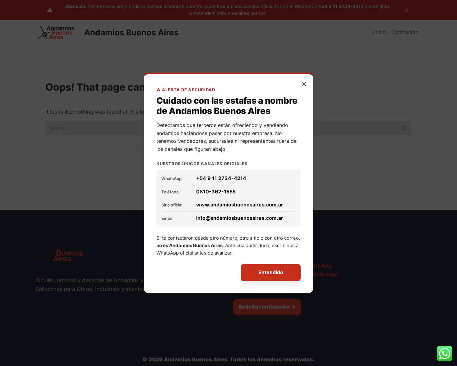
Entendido (270, 272)
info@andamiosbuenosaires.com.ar (239, 218)
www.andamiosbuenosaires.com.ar (239, 204)
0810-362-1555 (216, 191)
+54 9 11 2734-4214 (221, 178)
